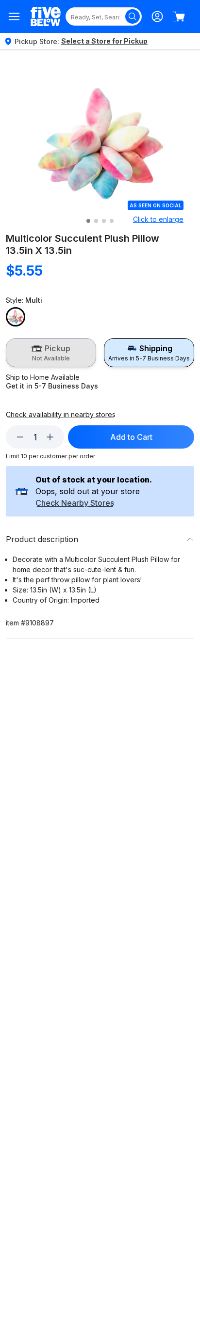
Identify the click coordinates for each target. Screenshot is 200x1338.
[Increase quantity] (50, 437)
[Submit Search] (132, 16)
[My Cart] (178, 16)
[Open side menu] (14, 16)
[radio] (51, 352)
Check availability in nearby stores (61, 415)
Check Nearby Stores (74, 503)
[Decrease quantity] (20, 437)
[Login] (157, 16)
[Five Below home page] (46, 17)
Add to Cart (131, 437)
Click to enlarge (158, 219)
